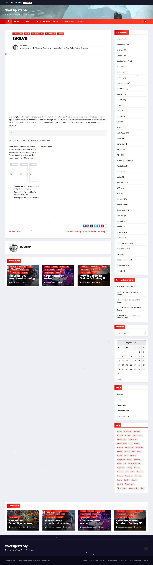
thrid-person (121, 488)
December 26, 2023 (89, 527)
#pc (67, 48)
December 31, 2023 (18, 527)
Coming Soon (18, 33)
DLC (118, 67)
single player (49, 272)
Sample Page (123, 560)
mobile (119, 116)
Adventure (84, 266)
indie (133, 451)
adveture (137, 431)
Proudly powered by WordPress (15, 560)
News (119, 138)
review (136, 468)
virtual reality (122, 265)
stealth (119, 227)
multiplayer (121, 460)
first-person (84, 269)
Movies (81, 21)
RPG (118, 188)
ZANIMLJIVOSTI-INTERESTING (45, 21)
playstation (121, 468)
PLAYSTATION (50, 33)
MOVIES (133, 455)
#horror (51, 48)
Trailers (145, 560)
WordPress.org (123, 416)
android (120, 435)
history (93, 269)
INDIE (119, 105)
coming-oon (121, 439)
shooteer (139, 472)
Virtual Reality (133, 488)
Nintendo (120, 144)
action (12, 266)
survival (120, 238)
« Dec (119, 380)
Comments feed (123, 411)
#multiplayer (60, 48)
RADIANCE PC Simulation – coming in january (22, 523)
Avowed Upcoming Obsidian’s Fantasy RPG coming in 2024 (93, 278)
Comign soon (137, 435)
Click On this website (125, 308)
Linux (119, 111)
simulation (121, 205)
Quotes (119, 171)
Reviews (59, 269)
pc (125, 464)
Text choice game (124, 243)
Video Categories (135, 560)
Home (16, 21)
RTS (118, 194)
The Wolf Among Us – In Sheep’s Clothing (85, 231)
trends (119, 254)
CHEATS (103, 560)
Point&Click (121, 166)
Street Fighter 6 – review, (54, 277)
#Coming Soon (41, 48)
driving (119, 72)
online (22, 269)
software (120, 216)
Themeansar (45, 560)
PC (42, 33)
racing (119, 177)
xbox (58, 272)
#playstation (75, 48)
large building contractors (127, 315)
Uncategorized (122, 260)
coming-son (133, 439)
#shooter (84, 48)
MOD (119, 122)
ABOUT (26, 21)
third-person (122, 249)
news (129, 460)
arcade (119, 56)
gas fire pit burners (124, 292)
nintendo (137, 460)
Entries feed (121, 405)
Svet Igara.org (16, 10)
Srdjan (25, 45)
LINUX (139, 451)
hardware (120, 89)
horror (27, 33)
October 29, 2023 (125, 527)
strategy (120, 232)
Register (120, 394)
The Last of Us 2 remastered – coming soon (22, 278)
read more (121, 286)
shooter (60, 33)
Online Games (68, 21)
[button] (142, 21)
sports (119, 221)
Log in (119, 400)
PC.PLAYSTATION (134, 464)
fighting (54, 266)
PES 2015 (16, 231)
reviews (120, 472)
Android (120, 50)
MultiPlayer (35, 33)
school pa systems (124, 300)
